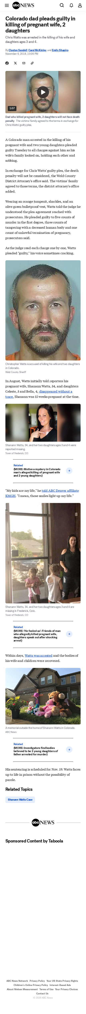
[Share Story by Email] (24, 63)
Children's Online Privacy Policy (31, 985)
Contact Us (42, 993)
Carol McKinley (37, 50)
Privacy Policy (37, 981)
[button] (6, 5)
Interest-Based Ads (60, 985)
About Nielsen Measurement (22, 989)
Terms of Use (46, 989)
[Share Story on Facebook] (7, 63)
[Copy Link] (32, 63)
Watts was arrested (38, 655)
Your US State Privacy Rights (62, 981)
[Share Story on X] (15, 63)
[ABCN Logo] (23, 5)
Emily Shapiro (60, 50)
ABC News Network (17, 981)
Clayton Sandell (18, 50)
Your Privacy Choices (66, 989)
